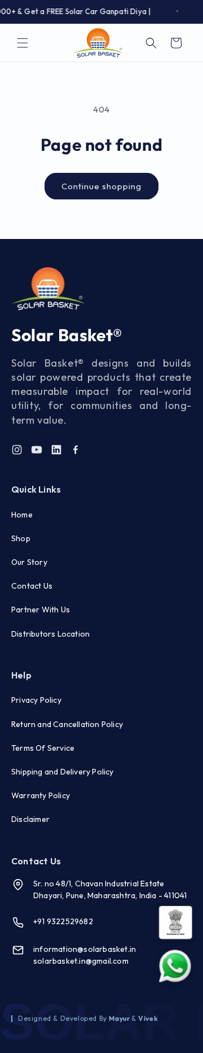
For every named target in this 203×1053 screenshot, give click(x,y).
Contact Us (31, 586)
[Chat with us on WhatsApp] (175, 966)
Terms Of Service (42, 748)
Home (22, 515)
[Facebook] (75, 450)
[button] (22, 43)
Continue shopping (101, 186)
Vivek (148, 1018)
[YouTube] (36, 449)
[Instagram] (17, 449)
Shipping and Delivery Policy (62, 772)
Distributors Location (50, 634)
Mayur (120, 1018)
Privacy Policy (36, 700)
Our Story (29, 562)
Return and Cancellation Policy (67, 724)
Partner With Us (40, 609)
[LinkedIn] (56, 449)
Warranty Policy (40, 795)
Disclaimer (30, 819)
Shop (20, 538)
